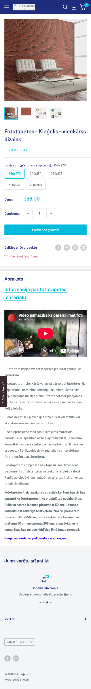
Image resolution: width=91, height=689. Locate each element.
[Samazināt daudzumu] (27, 213)
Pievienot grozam (45, 230)
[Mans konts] (74, 7)
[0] (83, 7)
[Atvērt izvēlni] (6, 7)
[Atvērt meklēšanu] (65, 7)
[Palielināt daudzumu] (51, 213)
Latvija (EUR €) (16, 642)
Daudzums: (12, 213)
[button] (21, 256)
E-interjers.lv (16, 150)
